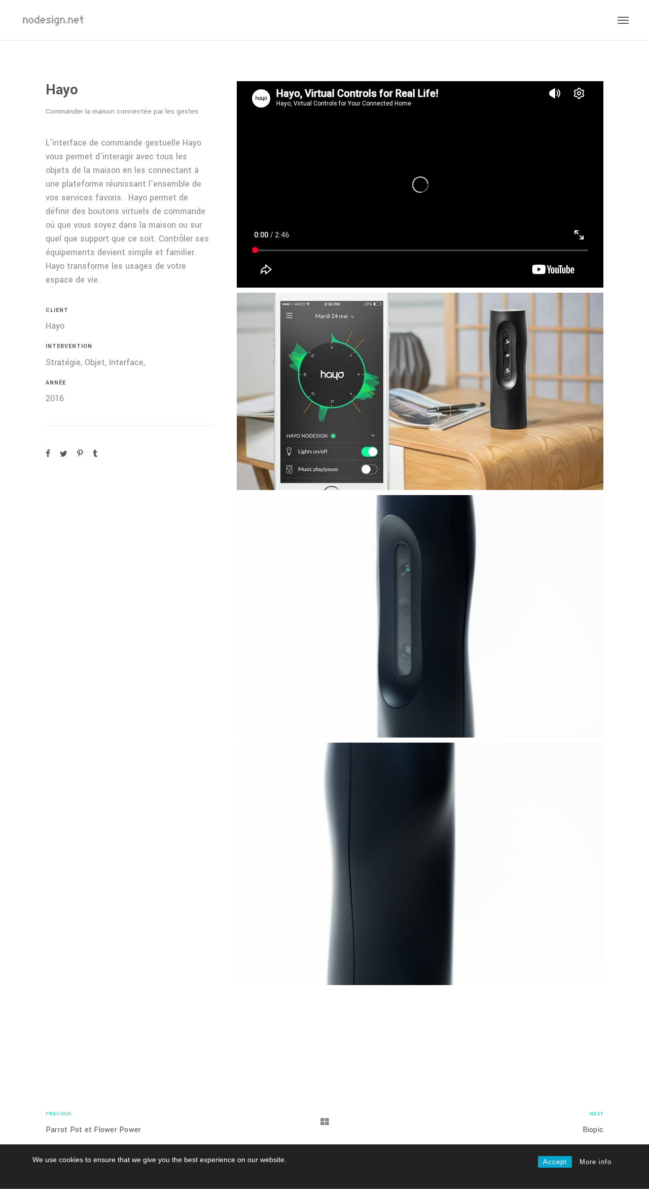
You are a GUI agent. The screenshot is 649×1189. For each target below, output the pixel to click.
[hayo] (420, 391)
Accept (555, 1162)
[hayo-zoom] (420, 864)
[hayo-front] (420, 616)
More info (595, 1162)
